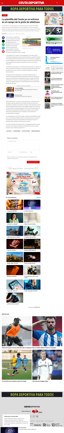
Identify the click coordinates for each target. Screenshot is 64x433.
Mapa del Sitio (32, 421)
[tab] (47, 68)
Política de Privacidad (49, 421)
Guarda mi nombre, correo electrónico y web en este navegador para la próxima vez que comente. (22, 157)
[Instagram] (33, 416)
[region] (16, 422)
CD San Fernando (16, 131)
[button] (2, 3)
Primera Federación (36, 131)
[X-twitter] (30, 416)
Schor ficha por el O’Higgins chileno (40, 381)
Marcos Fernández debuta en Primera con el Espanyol (44, 347)
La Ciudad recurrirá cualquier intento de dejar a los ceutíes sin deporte (57, 105)
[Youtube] (37, 416)
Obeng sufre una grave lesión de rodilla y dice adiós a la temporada (17, 347)
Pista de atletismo (26, 131)
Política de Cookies (40, 421)
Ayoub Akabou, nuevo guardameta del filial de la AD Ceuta (56, 92)
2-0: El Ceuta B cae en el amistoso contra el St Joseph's (14, 381)
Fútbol (4, 15)
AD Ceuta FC (9, 131)
